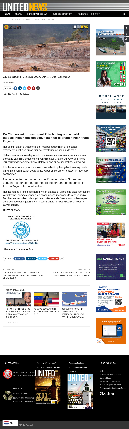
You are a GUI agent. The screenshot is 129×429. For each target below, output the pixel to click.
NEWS (7, 14)
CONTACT (95, 14)
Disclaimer (107, 393)
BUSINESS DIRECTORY (62, 14)
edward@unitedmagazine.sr (114, 388)
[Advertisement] (46, 115)
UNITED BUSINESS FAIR (37, 14)
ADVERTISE (83, 14)
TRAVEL (18, 14)
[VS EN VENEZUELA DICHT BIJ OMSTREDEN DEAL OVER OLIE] (46, 299)
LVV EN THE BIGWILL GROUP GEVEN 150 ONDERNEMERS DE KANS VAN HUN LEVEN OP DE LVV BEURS (23, 275)
